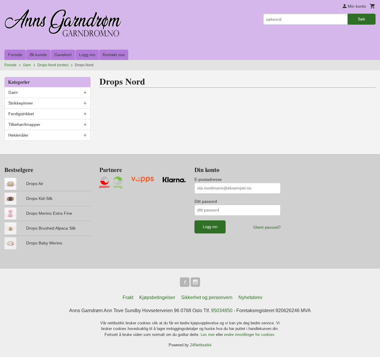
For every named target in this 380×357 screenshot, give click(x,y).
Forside (15, 54)
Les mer (208, 334)
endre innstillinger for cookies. (250, 334)
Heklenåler (18, 135)
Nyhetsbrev (250, 297)
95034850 (221, 310)
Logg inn (87, 54)
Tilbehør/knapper (24, 124)
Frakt (128, 297)
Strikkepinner (20, 103)
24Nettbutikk (201, 345)
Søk (361, 19)
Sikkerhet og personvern (206, 297)
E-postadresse (208, 179)
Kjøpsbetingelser (157, 297)
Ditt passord (205, 201)
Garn (13, 92)
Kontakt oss (114, 54)
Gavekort (63, 54)
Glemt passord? (267, 227)
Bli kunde (38, 54)
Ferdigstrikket (21, 113)
